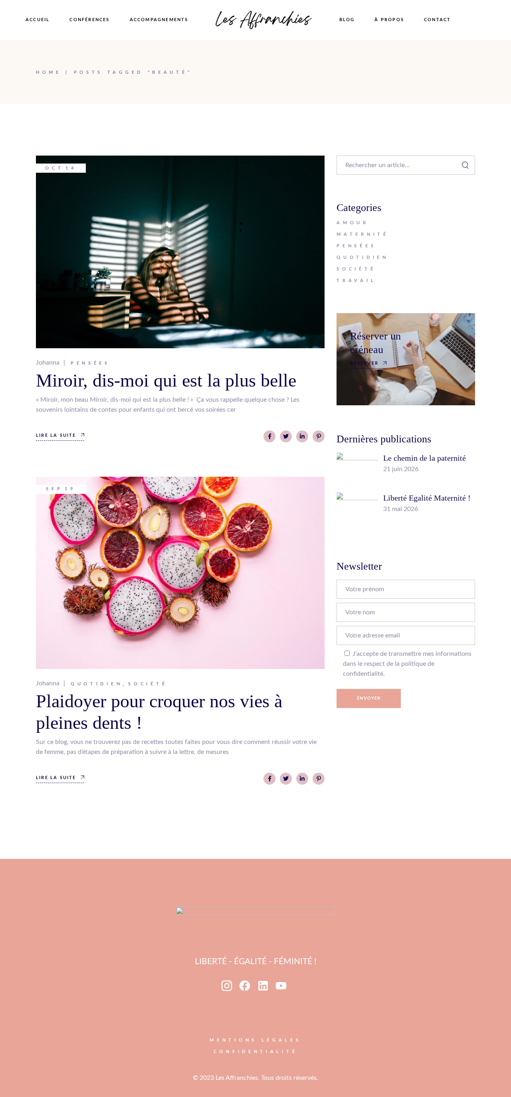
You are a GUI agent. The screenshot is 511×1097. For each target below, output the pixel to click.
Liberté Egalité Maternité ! (427, 497)
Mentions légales (255, 1040)
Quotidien (97, 684)
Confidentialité (256, 1052)
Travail (356, 280)
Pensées (90, 363)
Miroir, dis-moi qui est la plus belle (166, 380)
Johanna (47, 362)
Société (147, 684)
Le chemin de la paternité (424, 458)
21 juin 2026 (400, 469)
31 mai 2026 (400, 509)
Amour (353, 223)
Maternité (362, 234)
